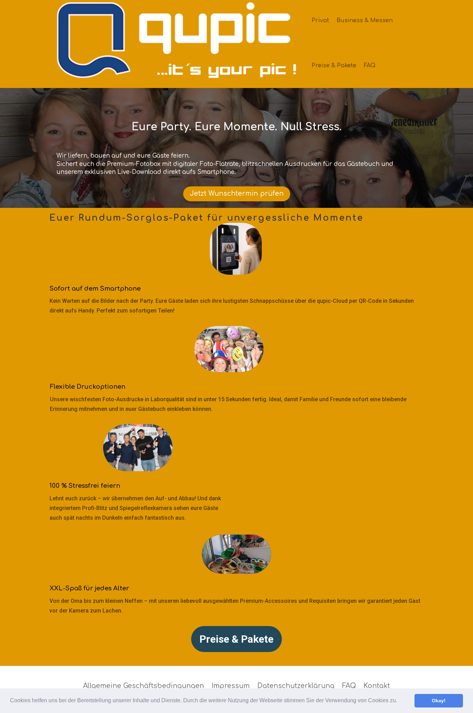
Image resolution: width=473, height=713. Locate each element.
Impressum (231, 686)
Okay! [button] (439, 700)
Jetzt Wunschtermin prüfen (237, 193)
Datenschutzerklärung (295, 686)
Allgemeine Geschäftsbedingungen (143, 686)
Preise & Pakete (334, 65)
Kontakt (377, 686)
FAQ (369, 65)
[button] (400, 701)
